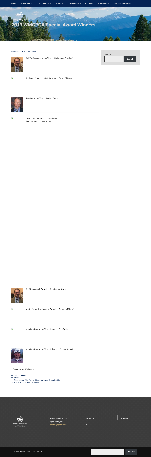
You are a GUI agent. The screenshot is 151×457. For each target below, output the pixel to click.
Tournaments (75, 3)
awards (16, 378)
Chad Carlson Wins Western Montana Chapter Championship (37, 380)
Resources (44, 3)
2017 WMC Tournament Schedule (26, 382)
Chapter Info (26, 3)
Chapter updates (20, 375)
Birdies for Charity (123, 3)
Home (13, 3)
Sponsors (60, 3)
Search (107, 54)
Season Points (104, 3)
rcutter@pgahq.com (58, 425)
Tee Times (89, 3)
